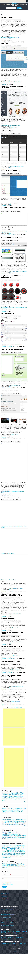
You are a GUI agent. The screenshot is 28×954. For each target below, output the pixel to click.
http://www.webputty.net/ (15, 701)
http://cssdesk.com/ (14, 203)
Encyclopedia (8, 824)
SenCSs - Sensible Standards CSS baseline (12, 632)
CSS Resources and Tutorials (10, 497)
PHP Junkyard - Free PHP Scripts (8, 922)
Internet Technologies (13, 127)
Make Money (6, 847)
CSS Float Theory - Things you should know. (13, 208)
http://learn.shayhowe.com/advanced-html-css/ (10, 125)
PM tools (14, 808)
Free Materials (21, 931)
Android (17, 824)
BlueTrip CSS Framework (9, 391)
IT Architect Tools (18, 810)
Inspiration (17, 796)
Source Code (22, 823)
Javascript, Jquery (7, 796)
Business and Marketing (12, 933)
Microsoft (5, 836)
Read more (4, 40)
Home (2, 12)
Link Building (20, 850)
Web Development (8, 931)
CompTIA (17, 834)
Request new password (8, 884)
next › (17, 707)
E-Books (22, 854)
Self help (3, 933)
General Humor (11, 866)
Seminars (3, 945)
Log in (8, 234)
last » (21, 707)
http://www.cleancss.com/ (15, 385)
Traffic (17, 854)
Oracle (19, 837)
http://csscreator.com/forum (16, 343)
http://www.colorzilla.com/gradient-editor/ (18, 271)
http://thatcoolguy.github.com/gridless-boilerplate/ (11, 613)
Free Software (14, 821)
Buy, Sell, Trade (6, 856)
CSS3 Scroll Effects (7, 131)
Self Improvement (9, 864)
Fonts (21, 799)
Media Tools (21, 808)
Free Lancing (12, 850)
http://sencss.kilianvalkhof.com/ (16, 641)
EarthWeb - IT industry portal (7, 920)
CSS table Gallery (7, 17)
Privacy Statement (4, 896)
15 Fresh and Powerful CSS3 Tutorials (14, 439)
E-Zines (7, 939)
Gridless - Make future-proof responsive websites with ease (11, 594)
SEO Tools (5, 850)
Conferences (6, 943)
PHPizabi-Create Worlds (6, 917)
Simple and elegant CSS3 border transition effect (12, 276)
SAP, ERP (23, 837)
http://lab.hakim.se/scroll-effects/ (17, 166)
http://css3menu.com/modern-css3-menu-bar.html (11, 81)
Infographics (21, 824)
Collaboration (19, 849)
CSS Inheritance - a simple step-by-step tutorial (11, 526)
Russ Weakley (11, 553)
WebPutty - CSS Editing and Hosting (13, 692)
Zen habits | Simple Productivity (7, 925)
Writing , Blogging (8, 849)
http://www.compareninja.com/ (16, 686)
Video (13, 824)
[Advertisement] (14, 717)
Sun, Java (13, 836)
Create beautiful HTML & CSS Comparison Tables (11, 676)
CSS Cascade (4, 579)
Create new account (7, 882)
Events (14, 943)
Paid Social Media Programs (15, 855)
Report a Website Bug (5, 898)
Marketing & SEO (18, 847)
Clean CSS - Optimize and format (12, 349)
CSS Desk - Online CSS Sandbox (11, 171)
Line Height (3, 553)
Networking (4, 812)
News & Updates (15, 937)
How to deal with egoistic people (7, 914)
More (25, 801)
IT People (21, 943)
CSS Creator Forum (7, 313)
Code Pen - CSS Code (8, 618)
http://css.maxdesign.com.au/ (16, 588)
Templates (19, 795)
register (13, 234)
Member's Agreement (4, 893)
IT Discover (14, 3)
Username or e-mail (6, 874)
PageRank (8, 857)
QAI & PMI (14, 837)
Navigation (27, 1)
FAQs (3, 824)
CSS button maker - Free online (11, 646)
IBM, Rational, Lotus (6, 838)
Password (4, 878)
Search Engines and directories (11, 853)
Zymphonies (16, 951)
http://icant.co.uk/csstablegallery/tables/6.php (10, 37)
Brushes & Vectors (6, 799)
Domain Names (6, 851)
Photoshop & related (15, 799)
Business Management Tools (13, 846)
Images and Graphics (10, 793)
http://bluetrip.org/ (14, 434)
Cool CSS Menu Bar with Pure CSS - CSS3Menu (13, 42)
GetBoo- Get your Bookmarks (7, 909)
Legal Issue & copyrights (18, 851)
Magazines (5, 937)
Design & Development (16, 797)
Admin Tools (19, 811)
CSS (10, 38)
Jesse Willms (3, 911)
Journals (11, 939)
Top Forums (9, 823)
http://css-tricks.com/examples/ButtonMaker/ (10, 655)
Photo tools (13, 811)
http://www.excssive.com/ (15, 669)
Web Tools (6, 809)
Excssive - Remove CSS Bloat (11, 661)
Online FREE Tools (9, 795)
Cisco (4, 833)
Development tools (7, 810)
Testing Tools (5, 811)
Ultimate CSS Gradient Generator (12, 238)
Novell (9, 837)
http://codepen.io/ (14, 627)
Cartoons (18, 866)
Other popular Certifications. (10, 833)
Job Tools (15, 823)
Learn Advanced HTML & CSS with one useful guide (14, 86)
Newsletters (6, 820)
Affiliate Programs (11, 854)
